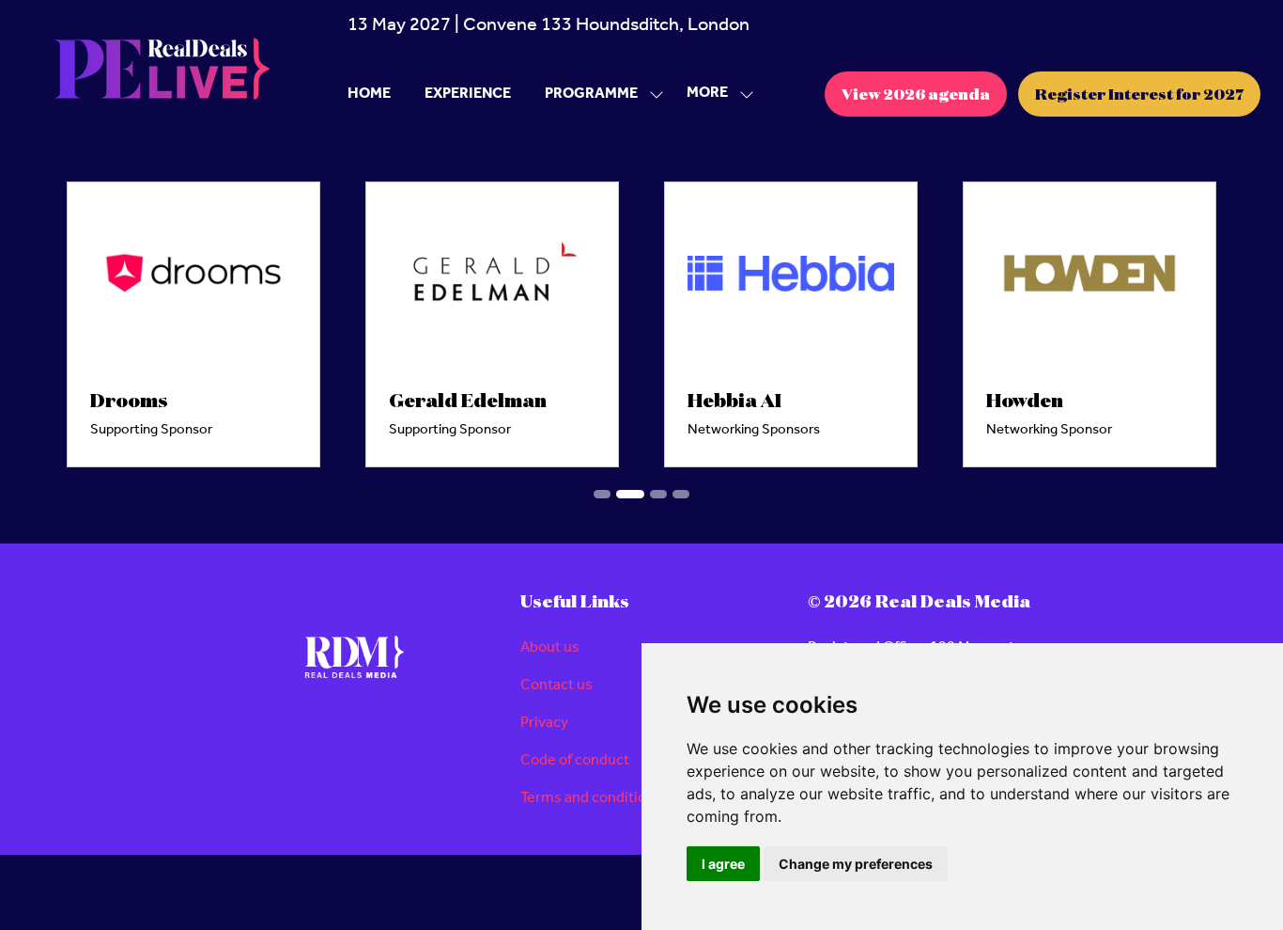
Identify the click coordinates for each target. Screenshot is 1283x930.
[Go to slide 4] (680, 494)
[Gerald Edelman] (492, 324)
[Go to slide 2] (630, 494)
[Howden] (1089, 324)
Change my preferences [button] (856, 864)
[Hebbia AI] (791, 324)
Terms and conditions (591, 797)
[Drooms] (193, 324)
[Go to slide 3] (658, 494)
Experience (468, 93)
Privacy (544, 722)
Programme (591, 93)
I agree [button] (723, 864)
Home (369, 93)
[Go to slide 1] (602, 494)
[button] (714, 93)
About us (550, 647)
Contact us (556, 685)
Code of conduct (574, 760)
